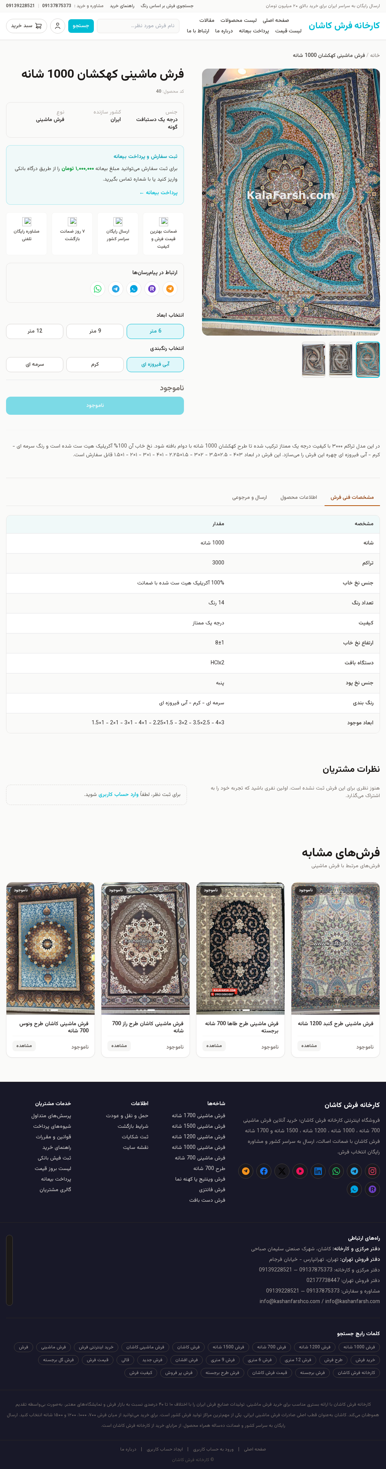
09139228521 (20, 6)
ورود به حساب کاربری (213, 1449)
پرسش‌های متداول (51, 1116)
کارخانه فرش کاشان (356, 1372)
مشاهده (309, 1046)
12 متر (35, 331)
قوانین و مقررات (53, 1137)
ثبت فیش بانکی (54, 1158)
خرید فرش (365, 1360)
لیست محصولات (239, 21)
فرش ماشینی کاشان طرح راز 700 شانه (148, 1027)
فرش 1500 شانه (228, 1347)
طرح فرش (333, 1360)
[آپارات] (300, 1171)
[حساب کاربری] (57, 26)
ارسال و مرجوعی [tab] (249, 498)
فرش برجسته (312, 1372)
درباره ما (224, 31)
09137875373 (56, 6)
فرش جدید (152, 1360)
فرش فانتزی (212, 1190)
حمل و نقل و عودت (127, 1116)
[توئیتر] (282, 1171)
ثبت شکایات (135, 1137)
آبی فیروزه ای (155, 364)
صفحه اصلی (276, 21)
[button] (291, 202)
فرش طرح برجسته (222, 1372)
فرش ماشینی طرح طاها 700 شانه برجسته (242, 1027)
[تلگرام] (115, 288)
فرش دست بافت (207, 1200)
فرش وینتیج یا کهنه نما (200, 1179)
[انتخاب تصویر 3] (314, 360)
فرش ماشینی (53, 1347)
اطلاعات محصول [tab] (298, 498)
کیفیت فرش (140, 1372)
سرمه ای (35, 364)
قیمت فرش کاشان (269, 1372)
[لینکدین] (318, 1171)
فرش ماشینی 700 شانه (200, 1158)
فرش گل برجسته (58, 1360)
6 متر (155, 331)
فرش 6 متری (260, 1360)
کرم (95, 364)
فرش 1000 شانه (359, 1347)
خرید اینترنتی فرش (96, 1347)
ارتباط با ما (198, 31)
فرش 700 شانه (271, 1347)
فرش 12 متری (298, 1360)
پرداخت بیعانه (254, 31)
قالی (125, 1360)
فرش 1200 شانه (315, 1347)
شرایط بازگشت (133, 1126)
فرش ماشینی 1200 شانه (198, 1137)
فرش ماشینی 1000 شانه (198, 1148)
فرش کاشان (188, 1347)
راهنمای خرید (122, 6)
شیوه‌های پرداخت (52, 1126)
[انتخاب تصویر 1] (368, 360)
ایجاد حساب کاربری (165, 1449)
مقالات (206, 21)
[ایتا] (170, 288)
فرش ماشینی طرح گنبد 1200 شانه (336, 1024)
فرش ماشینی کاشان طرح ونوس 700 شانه (54, 1027)
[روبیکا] (151, 288)
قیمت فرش (98, 1360)
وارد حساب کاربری (118, 795)
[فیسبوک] (263, 1171)
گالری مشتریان (55, 1190)
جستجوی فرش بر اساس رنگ (167, 6)
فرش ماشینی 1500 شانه (198, 1126)
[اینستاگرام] (372, 1171)
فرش (23, 1347)
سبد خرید (21, 26)
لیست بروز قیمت (53, 1169)
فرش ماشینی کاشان (145, 1347)
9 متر (95, 331)
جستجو (81, 26)
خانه (375, 56)
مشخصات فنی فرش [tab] (352, 498)
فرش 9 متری (223, 1360)
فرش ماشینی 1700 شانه (198, 1116)
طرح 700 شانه (209, 1169)
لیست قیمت (288, 31)
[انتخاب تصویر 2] (341, 360)
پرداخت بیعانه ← (158, 193)
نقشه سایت (136, 1148)
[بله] (133, 288)
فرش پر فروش (179, 1372)
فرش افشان (186, 1360)
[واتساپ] (97, 288)
